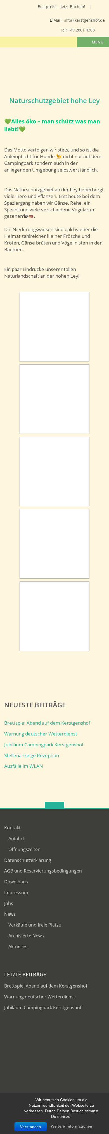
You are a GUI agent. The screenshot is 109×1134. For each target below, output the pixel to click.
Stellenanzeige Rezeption (31, 755)
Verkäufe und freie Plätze (34, 925)
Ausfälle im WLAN (23, 766)
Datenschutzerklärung (27, 860)
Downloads (16, 882)
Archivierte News (26, 936)
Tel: (64, 30)
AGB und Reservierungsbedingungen (43, 871)
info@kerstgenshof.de (84, 20)
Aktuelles (17, 947)
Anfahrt (16, 838)
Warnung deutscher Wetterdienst (40, 733)
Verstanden (30, 1127)
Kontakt (12, 828)
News (10, 914)
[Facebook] (13, 7)
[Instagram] (22, 7)
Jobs (8, 903)
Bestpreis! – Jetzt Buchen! (61, 6)
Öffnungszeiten (24, 849)
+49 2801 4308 (81, 30)
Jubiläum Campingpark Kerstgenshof (44, 744)
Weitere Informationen (71, 1126)
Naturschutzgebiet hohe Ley (54, 100)
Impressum (16, 892)
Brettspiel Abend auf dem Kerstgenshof (47, 723)
